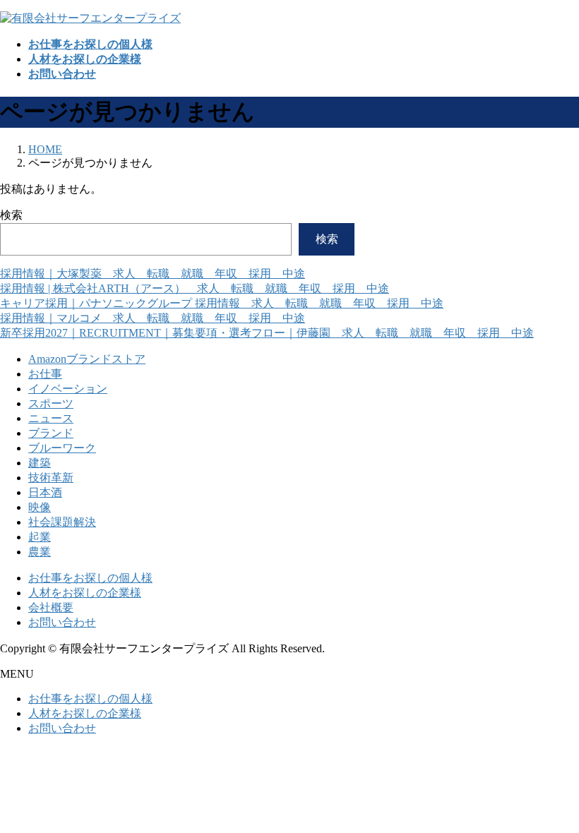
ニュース (50, 418)
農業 (39, 552)
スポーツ (50, 403)
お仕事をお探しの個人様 (90, 578)
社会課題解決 (62, 522)
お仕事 (45, 374)
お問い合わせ (62, 622)
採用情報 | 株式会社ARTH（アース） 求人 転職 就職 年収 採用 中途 (194, 288)
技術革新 (50, 478)
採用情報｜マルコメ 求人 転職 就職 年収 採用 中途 (152, 318)
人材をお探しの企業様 (84, 593)
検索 (11, 215)
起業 (39, 537)
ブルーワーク (62, 448)
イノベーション (67, 389)
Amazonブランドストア (86, 359)
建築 (39, 463)
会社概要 (50, 607)
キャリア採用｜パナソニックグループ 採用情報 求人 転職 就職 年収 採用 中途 (221, 303)
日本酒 (45, 492)
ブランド (50, 433)
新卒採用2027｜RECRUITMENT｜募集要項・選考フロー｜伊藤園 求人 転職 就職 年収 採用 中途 (267, 333)
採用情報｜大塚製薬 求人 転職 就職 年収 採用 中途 (152, 274)
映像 (39, 507)
